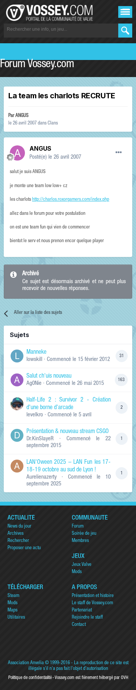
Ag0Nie (34, 383)
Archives (15, 533)
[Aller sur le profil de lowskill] (17, 356)
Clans (53, 123)
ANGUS (22, 115)
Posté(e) (55, 157)
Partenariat (82, 610)
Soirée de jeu (84, 533)
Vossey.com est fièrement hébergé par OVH (91, 678)
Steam (13, 596)
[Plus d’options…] (118, 152)
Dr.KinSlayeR (40, 439)
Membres (80, 541)
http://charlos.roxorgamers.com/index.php (70, 199)
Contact (79, 624)
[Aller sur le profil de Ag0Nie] (17, 379)
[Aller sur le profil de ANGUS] (17, 153)
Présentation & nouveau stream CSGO (67, 432)
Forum (77, 526)
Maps (12, 610)
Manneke (36, 353)
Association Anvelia (26, 663)
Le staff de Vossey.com (92, 603)
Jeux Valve (81, 564)
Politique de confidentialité (30, 678)
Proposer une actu (24, 548)
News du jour (19, 526)
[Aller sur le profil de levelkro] (17, 403)
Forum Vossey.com (37, 65)
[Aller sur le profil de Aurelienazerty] (17, 466)
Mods (77, 572)
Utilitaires (16, 617)
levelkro (34, 415)
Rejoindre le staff (87, 617)
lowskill (34, 359)
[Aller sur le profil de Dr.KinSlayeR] (17, 435)
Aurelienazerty (41, 477)
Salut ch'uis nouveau (48, 376)
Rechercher (18, 541)
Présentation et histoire (93, 596)
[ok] (125, 31)
